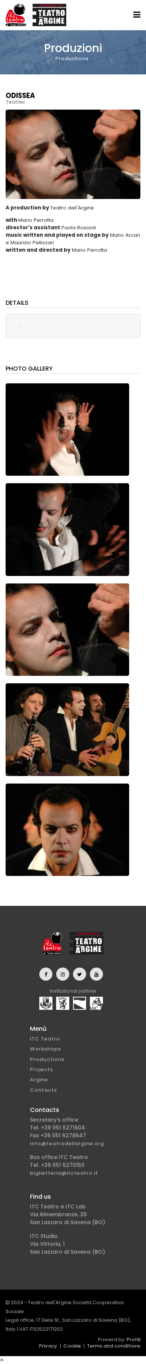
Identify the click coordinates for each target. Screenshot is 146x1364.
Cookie (72, 1345)
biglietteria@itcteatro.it (64, 1173)
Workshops (45, 1048)
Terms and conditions (113, 1345)
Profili (133, 1339)
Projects (41, 1069)
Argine (39, 1079)
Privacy (48, 1345)
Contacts (43, 1090)
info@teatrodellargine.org (67, 1143)
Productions (47, 1059)
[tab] (73, 326)
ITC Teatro (45, 1038)
